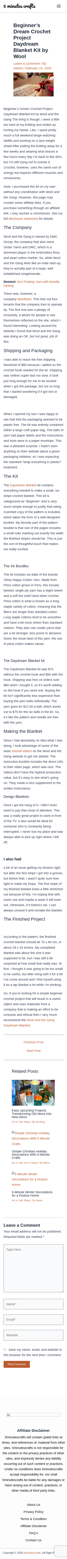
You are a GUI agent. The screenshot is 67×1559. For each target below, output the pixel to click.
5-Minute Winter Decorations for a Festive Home (32, 1193)
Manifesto (24, 299)
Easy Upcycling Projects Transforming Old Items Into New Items (31, 1114)
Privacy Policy (34, 1512)
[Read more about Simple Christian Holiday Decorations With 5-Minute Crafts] (33, 1138)
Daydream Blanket (23, 485)
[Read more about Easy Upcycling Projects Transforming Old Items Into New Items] (33, 1092)
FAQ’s (33, 1533)
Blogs (27, 1122)
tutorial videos (22, 751)
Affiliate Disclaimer (33, 1526)
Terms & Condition (33, 1519)
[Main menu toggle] (58, 6)
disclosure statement (23, 218)
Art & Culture (31, 1162)
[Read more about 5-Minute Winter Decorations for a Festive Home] (33, 1179)
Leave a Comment (26, 63)
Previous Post (33, 1042)
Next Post (34, 1050)
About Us (33, 1505)
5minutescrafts (32, 1552)
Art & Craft (17, 1122)
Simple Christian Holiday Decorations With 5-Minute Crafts (31, 1154)
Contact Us (33, 1540)
